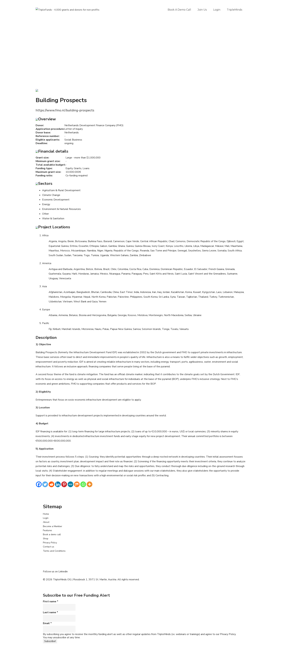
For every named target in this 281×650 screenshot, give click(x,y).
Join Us (202, 9)
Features (47, 530)
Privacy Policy (50, 542)
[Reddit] (51, 484)
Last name (50, 612)
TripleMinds (234, 9)
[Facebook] (39, 484)
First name (50, 601)
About (46, 522)
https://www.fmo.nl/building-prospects (65, 110)
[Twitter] (45, 484)
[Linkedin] (58, 484)
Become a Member (52, 526)
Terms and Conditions (54, 550)
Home (46, 514)
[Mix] (77, 484)
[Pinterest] (64, 484)
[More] (89, 484)
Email (47, 623)
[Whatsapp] (83, 484)
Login (216, 9)
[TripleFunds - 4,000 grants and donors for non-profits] (67, 10)
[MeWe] (70, 484)
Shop (45, 538)
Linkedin (63, 571)
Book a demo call (179, 9)
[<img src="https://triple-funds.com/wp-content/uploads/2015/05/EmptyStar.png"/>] (37, 90)
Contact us (48, 546)
